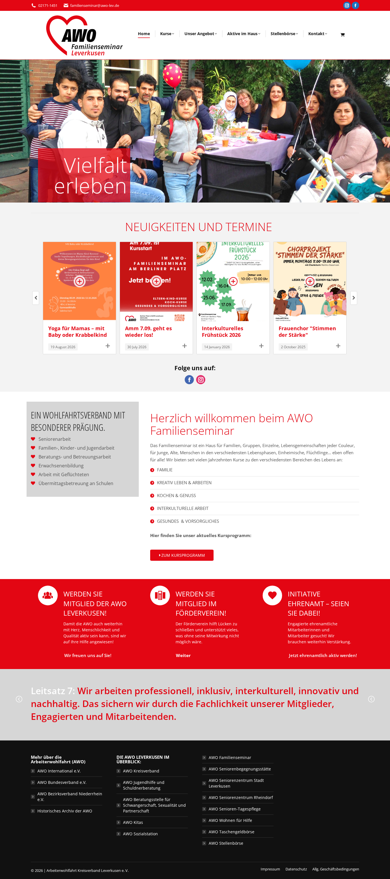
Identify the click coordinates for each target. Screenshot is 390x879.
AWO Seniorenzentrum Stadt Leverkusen (236, 783)
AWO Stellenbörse (226, 843)
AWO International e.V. (59, 771)
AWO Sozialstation (140, 833)
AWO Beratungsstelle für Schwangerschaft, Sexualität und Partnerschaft (154, 805)
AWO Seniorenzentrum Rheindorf (241, 797)
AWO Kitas (133, 822)
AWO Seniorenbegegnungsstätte (240, 769)
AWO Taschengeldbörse (231, 831)
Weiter (183, 655)
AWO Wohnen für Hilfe (230, 820)
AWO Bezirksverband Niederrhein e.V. (69, 796)
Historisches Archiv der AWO (64, 811)
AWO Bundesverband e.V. (62, 782)
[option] (195, 699)
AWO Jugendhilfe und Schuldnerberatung (143, 785)
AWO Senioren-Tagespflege (235, 809)
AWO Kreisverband (141, 771)
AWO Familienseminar (230, 757)
